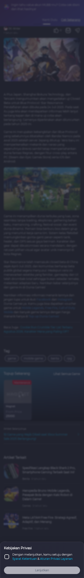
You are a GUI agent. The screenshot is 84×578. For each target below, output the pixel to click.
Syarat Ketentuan (24, 558)
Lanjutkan (42, 570)
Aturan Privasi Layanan (56, 558)
